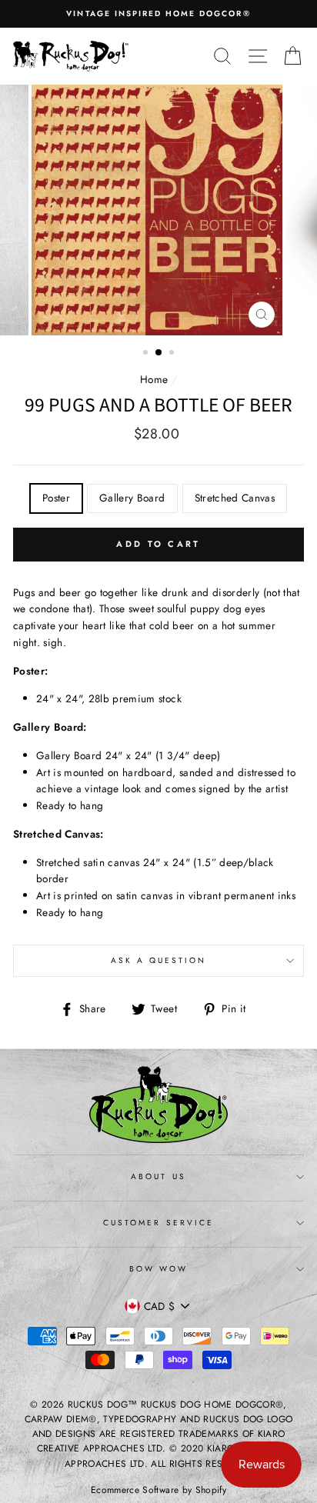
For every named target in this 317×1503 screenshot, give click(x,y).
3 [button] (173, 354)
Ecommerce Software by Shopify (158, 1490)
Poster (56, 497)
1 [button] (147, 354)
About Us (158, 1176)
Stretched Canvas (235, 497)
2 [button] (159, 353)
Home (154, 379)
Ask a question (159, 960)
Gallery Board (132, 497)
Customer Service (158, 1222)
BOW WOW (158, 1269)
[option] (158, 14)
